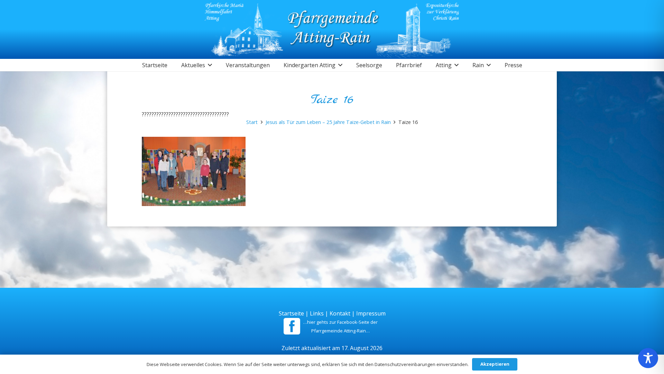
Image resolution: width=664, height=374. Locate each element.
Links (317, 313)
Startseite (291, 313)
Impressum (371, 313)
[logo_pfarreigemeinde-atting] (332, 29)
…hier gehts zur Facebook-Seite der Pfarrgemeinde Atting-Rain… (340, 326)
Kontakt (340, 313)
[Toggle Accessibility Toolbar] (648, 358)
